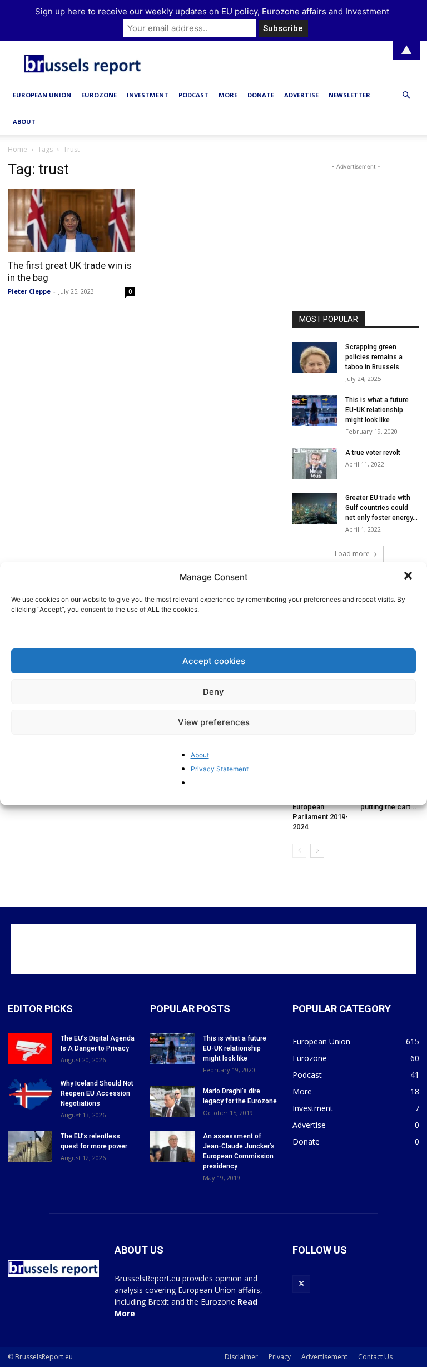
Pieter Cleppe (29, 291)
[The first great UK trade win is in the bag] (71, 220)
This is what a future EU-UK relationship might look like (377, 410)
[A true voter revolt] (314, 463)
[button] (409, 576)
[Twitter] (301, 1284)
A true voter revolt (372, 453)
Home (17, 149)
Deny (213, 691)
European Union (42, 95)
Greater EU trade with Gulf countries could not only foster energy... (381, 508)
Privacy (280, 1356)
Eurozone (99, 95)
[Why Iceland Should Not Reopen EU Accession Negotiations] (30, 1094)
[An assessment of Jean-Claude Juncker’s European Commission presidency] (172, 1146)
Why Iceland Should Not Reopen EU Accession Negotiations (97, 1093)
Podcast (193, 95)
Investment (147, 95)
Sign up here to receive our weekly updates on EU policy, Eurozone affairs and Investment (212, 11)
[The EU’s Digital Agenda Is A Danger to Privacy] (30, 1048)
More (228, 95)
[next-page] (317, 851)
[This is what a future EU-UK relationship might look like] (314, 410)
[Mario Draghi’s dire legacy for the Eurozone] (172, 1101)
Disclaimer (241, 1356)
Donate (260, 95)
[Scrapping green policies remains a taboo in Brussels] (314, 357)
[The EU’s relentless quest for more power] (30, 1146)
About (200, 755)
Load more (352, 553)
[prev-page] (299, 851)
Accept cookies (213, 661)
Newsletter (349, 95)
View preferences (214, 722)
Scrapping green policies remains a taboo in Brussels (374, 357)
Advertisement (324, 1356)
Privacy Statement (220, 769)
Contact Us (375, 1356)
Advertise (301, 95)
